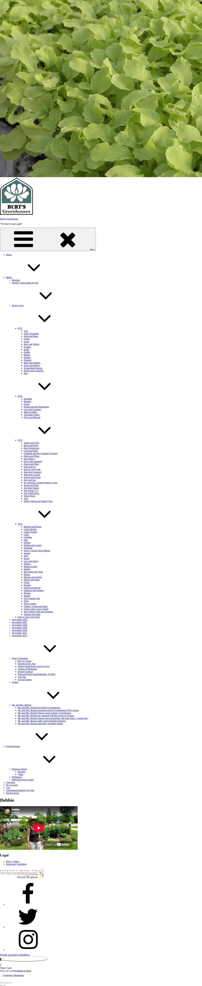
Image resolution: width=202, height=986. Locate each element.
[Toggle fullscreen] (4, 982)
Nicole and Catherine (33, 371)
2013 (20, 440)
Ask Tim (22, 677)
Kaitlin (27, 352)
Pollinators (17, 777)
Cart (8, 787)
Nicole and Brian (32, 580)
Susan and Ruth (31, 485)
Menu (92, 249)
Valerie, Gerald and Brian (35, 606)
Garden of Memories (27, 669)
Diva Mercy (29, 458)
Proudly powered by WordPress (15, 955)
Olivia (26, 582)
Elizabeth (28, 548)
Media (9, 277)
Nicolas (27, 357)
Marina (27, 564)
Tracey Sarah (30, 603)
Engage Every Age (26, 663)
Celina (27, 339)
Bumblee (28, 399)
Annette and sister (32, 614)
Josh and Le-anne (32, 474)
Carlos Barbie (30, 529)
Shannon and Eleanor (34, 590)
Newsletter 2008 (19, 625)
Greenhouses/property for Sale (20, 790)
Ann (26, 331)
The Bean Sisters (31, 415)
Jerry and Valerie (31, 344)
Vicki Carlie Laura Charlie (36, 609)
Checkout (10, 782)
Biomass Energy (19, 769)
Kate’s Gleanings (20, 658)
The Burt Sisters (31, 488)
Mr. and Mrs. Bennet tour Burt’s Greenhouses (39, 707)
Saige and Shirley (32, 365)
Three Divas (29, 496)
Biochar (21, 771)
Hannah (27, 401)
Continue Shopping (13, 975)
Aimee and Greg (31, 443)
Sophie (27, 595)
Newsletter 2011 (19, 633)
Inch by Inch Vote (32, 469)
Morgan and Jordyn (33, 577)
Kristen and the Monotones (36, 407)
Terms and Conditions (16, 864)
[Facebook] (28, 904)
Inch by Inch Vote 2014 (29, 617)
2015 (20, 328)
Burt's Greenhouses (9, 219)
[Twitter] (28, 927)
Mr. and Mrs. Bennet (21, 705)
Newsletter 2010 (19, 630)
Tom (26, 498)
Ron (26, 373)
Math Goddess (30, 412)
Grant (26, 341)
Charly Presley (30, 532)
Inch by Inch (18, 305)
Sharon (27, 593)
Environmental (13, 746)
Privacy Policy (13, 861)
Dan (26, 540)
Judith (26, 349)
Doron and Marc (31, 464)
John (26, 556)
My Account (12, 785)
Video (20, 774)
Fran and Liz (30, 466)
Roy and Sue (30, 480)
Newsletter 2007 (19, 622)
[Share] (7, 982)
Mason (27, 355)
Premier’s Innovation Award (25, 283)
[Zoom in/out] (1, 982)
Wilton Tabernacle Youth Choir (38, 501)
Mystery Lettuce (25, 671)
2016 (20, 396)
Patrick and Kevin (32, 588)
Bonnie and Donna (32, 526)
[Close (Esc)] (10, 982)
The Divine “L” (31, 490)
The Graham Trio (32, 598)
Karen (26, 404)
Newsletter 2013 (19, 635)
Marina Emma (30, 566)
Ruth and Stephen (32, 363)
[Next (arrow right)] (4, 985)
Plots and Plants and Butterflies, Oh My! (36, 674)
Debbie (27, 542)
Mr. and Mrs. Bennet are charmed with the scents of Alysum (46, 715)
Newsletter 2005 (19, 619)
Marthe (27, 569)
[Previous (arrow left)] (1, 985)
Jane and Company (33, 472)
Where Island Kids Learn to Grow (34, 666)
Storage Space (12, 793)
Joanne (27, 553)
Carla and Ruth (31, 451)
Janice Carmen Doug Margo (37, 550)
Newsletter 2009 (19, 627)
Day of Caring (24, 661)
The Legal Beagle (32, 417)
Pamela (27, 585)
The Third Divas (31, 493)
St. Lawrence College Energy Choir (40, 482)
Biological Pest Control (23, 779)
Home (9, 254)
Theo (26, 601)
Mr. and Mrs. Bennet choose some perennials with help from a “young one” (53, 718)
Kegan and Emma (32, 477)
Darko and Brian (31, 456)
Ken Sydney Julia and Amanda (38, 611)
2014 (20, 524)
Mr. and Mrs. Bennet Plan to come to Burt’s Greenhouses (44, 713)
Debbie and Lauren (33, 545)
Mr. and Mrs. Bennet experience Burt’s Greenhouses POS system (48, 710)
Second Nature (25, 679)
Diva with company (33, 461)
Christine (28, 537)
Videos (15, 682)
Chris (26, 534)
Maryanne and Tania (33, 572)
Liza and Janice (31, 561)
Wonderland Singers (33, 368)
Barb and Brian (31, 336)
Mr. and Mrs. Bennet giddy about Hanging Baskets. (42, 721)
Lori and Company (32, 409)
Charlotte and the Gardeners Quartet (40, 453)
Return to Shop (24, 971)
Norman (27, 360)
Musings (16, 280)
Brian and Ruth (31, 445)
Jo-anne (27, 347)
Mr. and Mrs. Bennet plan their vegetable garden (40, 723)
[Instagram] (28, 950)
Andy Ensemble (31, 333)
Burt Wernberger (31, 448)
